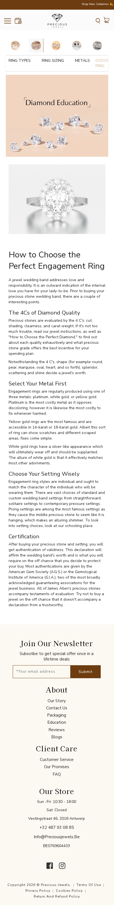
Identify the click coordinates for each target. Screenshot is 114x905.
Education (56, 722)
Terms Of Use (89, 885)
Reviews (56, 730)
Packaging (56, 715)
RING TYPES (20, 60)
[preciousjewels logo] (57, 21)
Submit (85, 671)
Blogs (56, 737)
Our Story (57, 701)
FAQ (57, 774)
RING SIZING (53, 60)
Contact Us (56, 708)
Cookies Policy (69, 890)
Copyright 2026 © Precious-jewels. (39, 885)
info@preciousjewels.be (57, 837)
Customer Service (57, 759)
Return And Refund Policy (57, 896)
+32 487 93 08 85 (57, 827)
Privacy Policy (37, 890)
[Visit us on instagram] (62, 866)
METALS (82, 60)
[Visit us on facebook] (49, 866)
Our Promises (56, 767)
